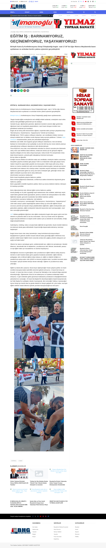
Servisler (69, 12)
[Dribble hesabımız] (90, 1)
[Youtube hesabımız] (85, 1)
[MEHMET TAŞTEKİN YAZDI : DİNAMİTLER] (75, 152)
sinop (20, 460)
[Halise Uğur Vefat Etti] (75, 183)
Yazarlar (34, 531)
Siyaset (27, 12)
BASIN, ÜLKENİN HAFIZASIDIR (85, 129)
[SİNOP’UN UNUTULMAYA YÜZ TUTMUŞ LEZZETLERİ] (59, 493)
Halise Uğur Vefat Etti (17, 15)
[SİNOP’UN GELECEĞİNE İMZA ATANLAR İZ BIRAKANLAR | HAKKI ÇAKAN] (75, 159)
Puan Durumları (58, 536)
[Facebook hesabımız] (78, 1)
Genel (41, 12)
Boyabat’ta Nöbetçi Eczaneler (61, 527)
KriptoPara (56, 539)
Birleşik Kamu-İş (15, 115)
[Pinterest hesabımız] (88, 1)
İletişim (34, 534)
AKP (11, 214)
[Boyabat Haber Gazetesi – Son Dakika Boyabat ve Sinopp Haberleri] (18, 8)
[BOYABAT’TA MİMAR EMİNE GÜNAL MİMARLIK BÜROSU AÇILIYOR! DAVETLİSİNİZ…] (75, 261)
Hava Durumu (57, 529)
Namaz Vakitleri (57, 531)
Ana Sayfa (34, 527)
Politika (77, 536)
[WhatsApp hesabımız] (95, 1)
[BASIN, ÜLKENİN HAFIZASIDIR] (75, 167)
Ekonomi (77, 534)
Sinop (12, 12)
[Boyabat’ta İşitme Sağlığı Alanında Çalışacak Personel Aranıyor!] (75, 236)
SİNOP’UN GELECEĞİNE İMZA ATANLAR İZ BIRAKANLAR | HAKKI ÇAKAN (84, 123)
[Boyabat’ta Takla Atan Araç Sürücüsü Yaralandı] (75, 213)
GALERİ (15, 1)
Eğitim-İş (14, 460)
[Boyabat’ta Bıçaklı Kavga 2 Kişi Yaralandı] (75, 190)
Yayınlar (56, 534)
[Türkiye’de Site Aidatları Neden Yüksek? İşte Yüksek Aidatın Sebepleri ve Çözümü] (39, 474)
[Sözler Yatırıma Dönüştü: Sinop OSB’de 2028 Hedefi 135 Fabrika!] (19, 474)
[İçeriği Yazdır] (27, 90)
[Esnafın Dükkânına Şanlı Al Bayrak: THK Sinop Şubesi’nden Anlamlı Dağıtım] (75, 197)
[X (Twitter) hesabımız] (81, 1)
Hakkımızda (35, 529)
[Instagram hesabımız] (83, 1)
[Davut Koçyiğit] (75, 229)
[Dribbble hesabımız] (45, 516)
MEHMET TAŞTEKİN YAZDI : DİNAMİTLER (84, 117)
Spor (54, 12)
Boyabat (77, 527)
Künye (34, 536)
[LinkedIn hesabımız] (92, 1)
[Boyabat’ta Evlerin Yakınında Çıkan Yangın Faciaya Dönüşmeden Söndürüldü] (59, 474)
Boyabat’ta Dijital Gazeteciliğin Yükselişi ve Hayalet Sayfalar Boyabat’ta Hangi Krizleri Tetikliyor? (85, 134)
